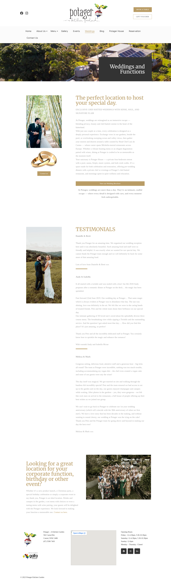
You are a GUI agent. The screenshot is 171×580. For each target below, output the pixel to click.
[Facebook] (21, 13)
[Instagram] (26, 13)
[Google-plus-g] (137, 551)
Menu (53, 31)
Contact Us (32, 38)
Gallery (64, 31)
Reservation (135, 31)
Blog (102, 31)
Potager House (116, 31)
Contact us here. (61, 512)
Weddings (90, 31)
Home (28, 31)
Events (76, 31)
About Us (40, 31)
